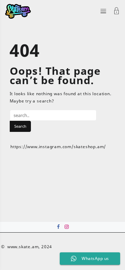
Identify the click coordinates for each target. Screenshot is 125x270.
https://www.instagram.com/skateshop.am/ (58, 147)
